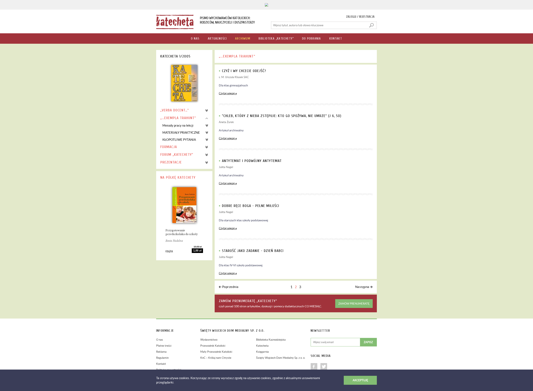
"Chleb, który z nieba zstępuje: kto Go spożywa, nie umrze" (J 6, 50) (281, 116)
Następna (362, 287)
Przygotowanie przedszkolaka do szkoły (182, 232)
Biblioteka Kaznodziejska (271, 339)
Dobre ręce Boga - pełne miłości (250, 206)
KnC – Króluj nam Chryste (215, 357)
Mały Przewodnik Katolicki (216, 351)
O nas (159, 339)
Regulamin (162, 357)
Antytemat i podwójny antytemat (252, 161)
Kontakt (161, 363)
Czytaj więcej (227, 93)
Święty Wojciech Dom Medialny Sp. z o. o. (280, 357)
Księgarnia (262, 351)
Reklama (161, 351)
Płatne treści (163, 345)
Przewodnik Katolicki (212, 345)
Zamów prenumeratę (354, 303)
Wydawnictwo (208, 339)
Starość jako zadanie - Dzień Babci (253, 251)
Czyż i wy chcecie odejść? (244, 71)
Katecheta (262, 345)
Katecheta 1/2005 (175, 56)
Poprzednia (230, 287)
